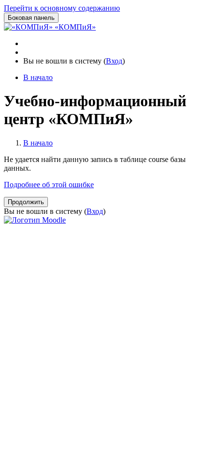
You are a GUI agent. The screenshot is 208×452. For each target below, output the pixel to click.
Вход (114, 61)
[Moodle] (35, 220)
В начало (38, 143)
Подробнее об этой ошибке (49, 184)
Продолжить (26, 202)
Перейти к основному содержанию (62, 8)
